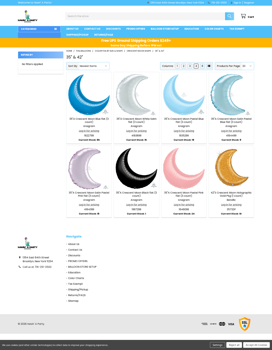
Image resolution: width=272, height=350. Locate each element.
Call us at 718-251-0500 (37, 267)
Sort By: (73, 66)
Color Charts (214, 28)
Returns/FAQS (103, 34)
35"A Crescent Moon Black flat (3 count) (136, 194)
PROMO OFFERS (135, 28)
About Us (72, 28)
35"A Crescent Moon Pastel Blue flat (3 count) (184, 120)
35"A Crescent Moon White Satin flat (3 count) (136, 120)
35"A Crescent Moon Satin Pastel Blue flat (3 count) (231, 120)
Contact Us (92, 28)
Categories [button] (29, 29)
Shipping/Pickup (77, 34)
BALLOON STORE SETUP (165, 28)
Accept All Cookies (256, 345)
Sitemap (73, 301)
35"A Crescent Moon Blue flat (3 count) (89, 120)
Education (191, 28)
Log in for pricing (89, 131)
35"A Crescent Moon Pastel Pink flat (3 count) (184, 194)
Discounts (113, 28)
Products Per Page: (228, 66)
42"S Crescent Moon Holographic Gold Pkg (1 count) (231, 194)
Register (249, 2)
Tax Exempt (236, 28)
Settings (217, 345)
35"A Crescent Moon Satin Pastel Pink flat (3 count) (89, 194)
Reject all (234, 345)
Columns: (167, 66)
